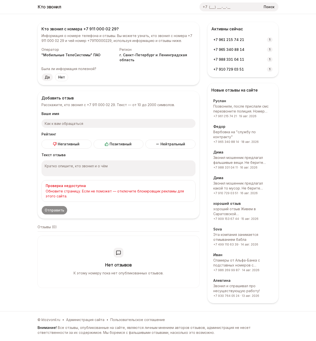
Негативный (68, 144)
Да (47, 77)
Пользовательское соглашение (137, 320)
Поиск (269, 7)
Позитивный (121, 144)
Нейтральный (172, 144)
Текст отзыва (53, 155)
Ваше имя (50, 114)
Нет (61, 77)
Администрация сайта (85, 320)
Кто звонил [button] (49, 6)
